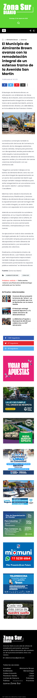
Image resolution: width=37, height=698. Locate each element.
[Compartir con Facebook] (4, 85)
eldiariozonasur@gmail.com (14, 658)
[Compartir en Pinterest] (16, 85)
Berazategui (28, 671)
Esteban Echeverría (9, 673)
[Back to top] (34, 695)
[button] (4, 30)
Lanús (31, 676)
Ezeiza (31, 673)
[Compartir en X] (10, 85)
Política (6, 681)
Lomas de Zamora (11, 678)
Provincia (30, 681)
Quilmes (6, 684)
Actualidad (7, 668)
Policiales (30, 678)
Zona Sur (24, 40)
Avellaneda (8, 671)
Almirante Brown (12, 40)
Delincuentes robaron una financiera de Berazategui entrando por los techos (17, 283)
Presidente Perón (18, 680)
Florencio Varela (10, 676)
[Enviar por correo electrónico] (22, 85)
